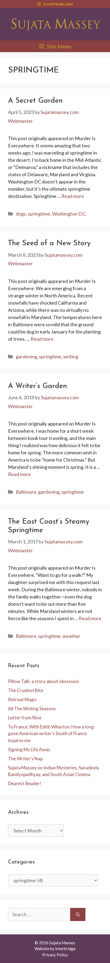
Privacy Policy (55, 954)
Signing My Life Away (29, 749)
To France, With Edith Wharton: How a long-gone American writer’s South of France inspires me (51, 733)
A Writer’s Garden (37, 386)
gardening (26, 356)
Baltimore (26, 492)
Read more (72, 196)
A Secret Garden (35, 101)
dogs (21, 214)
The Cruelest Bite (25, 690)
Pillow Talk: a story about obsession (43, 681)
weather (71, 636)
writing (70, 356)
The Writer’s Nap (25, 758)
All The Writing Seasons (32, 708)
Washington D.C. (69, 214)
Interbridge (65, 948)
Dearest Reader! (24, 783)
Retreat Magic (22, 699)
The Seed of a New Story (49, 243)
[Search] (77, 914)
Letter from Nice (24, 717)
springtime (39, 214)
